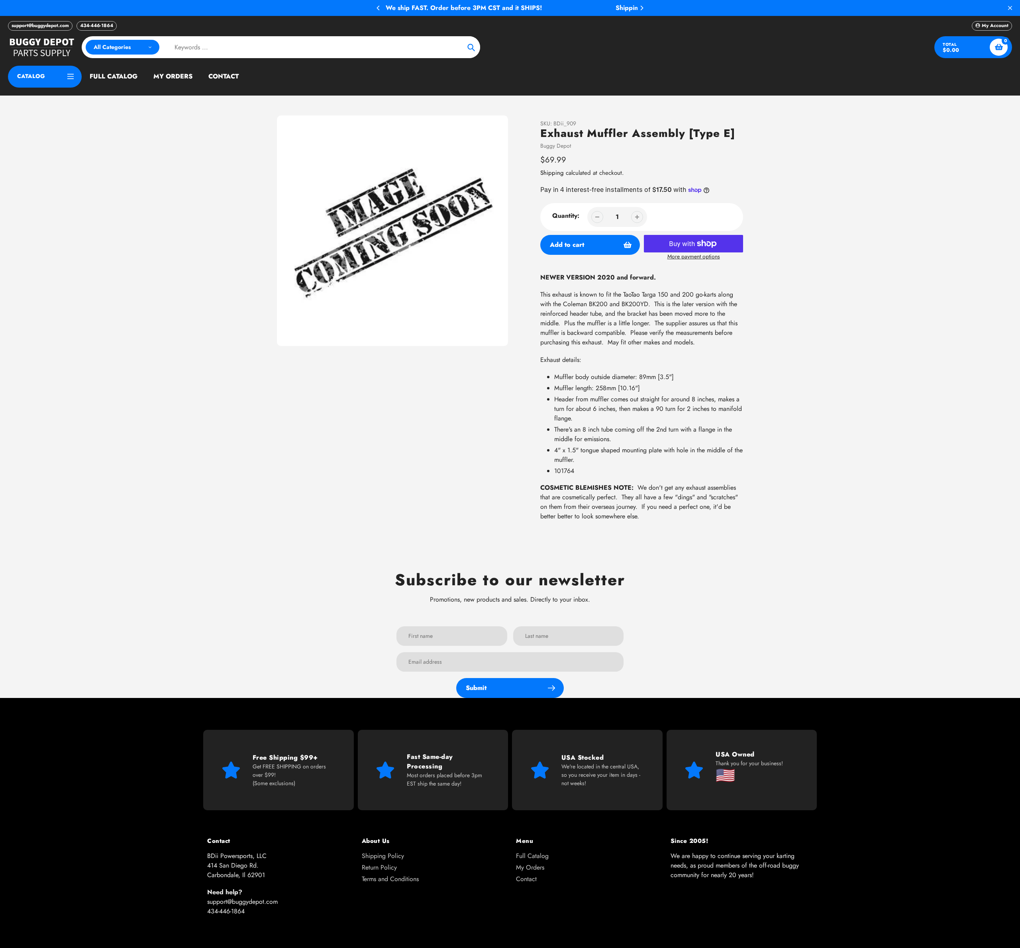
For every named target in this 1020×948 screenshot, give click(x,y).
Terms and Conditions (390, 878)
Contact (526, 878)
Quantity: (565, 215)
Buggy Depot (555, 146)
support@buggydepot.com (40, 25)
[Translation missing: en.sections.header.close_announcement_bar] (1010, 8)
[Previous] (378, 8)
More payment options (693, 256)
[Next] (641, 8)
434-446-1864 (96, 25)
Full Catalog (532, 855)
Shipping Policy (383, 855)
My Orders (530, 867)
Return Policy (379, 867)
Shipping (552, 172)
